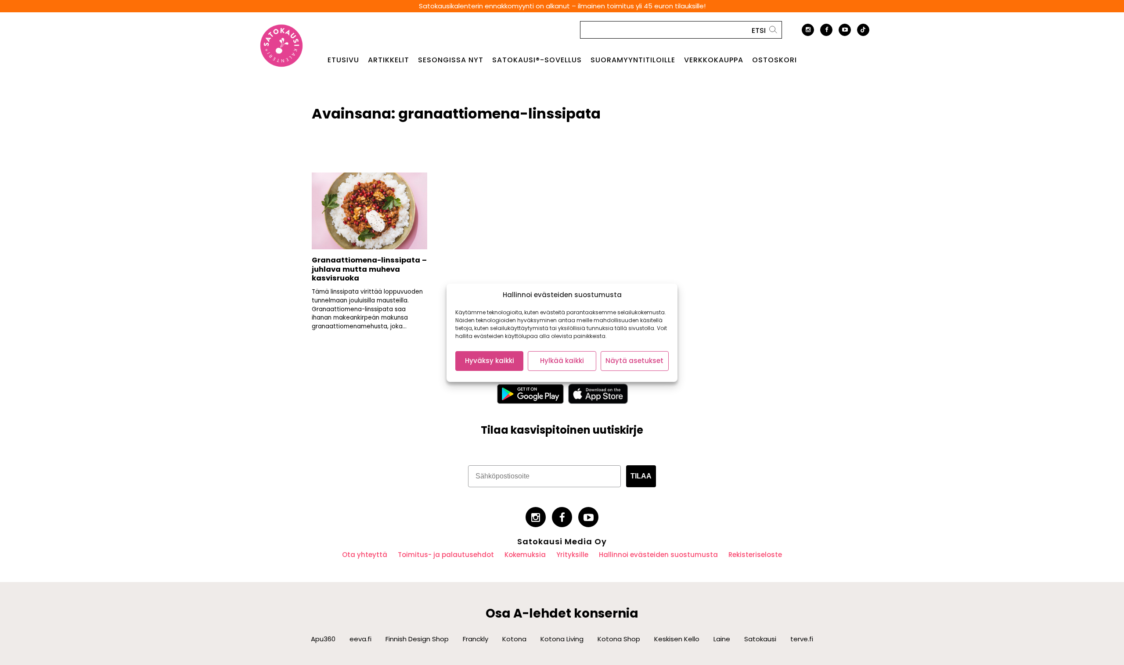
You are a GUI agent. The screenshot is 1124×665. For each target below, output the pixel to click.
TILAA (641, 476)
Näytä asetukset (634, 360)
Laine (721, 638)
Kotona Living (562, 638)
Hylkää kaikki (562, 360)
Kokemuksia (525, 554)
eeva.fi (360, 638)
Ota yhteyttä (364, 554)
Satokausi (760, 638)
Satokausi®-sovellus (537, 60)
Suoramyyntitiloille (633, 60)
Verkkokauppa (713, 60)
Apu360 (323, 638)
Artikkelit (388, 60)
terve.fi (801, 638)
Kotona (514, 638)
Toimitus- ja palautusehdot (446, 554)
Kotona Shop (619, 638)
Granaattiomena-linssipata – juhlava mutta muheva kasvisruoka (369, 269)
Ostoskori (774, 60)
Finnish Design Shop (417, 638)
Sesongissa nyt (450, 60)
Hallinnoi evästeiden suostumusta (658, 554)
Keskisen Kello (676, 638)
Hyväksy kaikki (489, 360)
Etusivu (343, 60)
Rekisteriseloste (755, 554)
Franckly (475, 638)
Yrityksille (572, 554)
